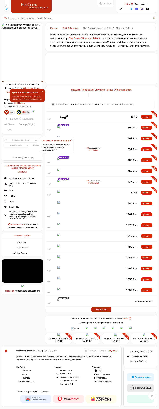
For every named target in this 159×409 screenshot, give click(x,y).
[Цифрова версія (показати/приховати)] (92, 94)
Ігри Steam (22, 253)
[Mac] (113, 94)
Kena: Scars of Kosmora (27, 291)
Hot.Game (31, 6)
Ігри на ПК (21, 242)
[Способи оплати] (84, 94)
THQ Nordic (19, 103)
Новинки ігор (23, 248)
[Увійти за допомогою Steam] (120, 9)
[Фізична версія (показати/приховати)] (97, 94)
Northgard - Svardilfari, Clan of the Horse (125, 338)
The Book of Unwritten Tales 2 (84, 38)
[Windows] (105, 94)
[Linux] (109, 94)
